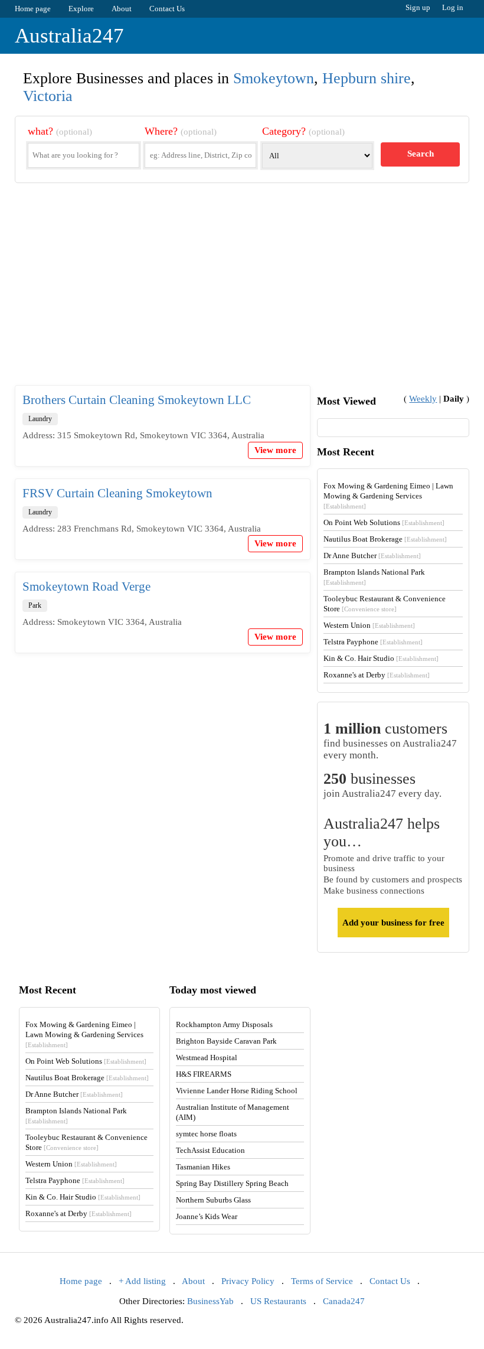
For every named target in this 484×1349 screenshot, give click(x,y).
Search (420, 153)
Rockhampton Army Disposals (224, 1024)
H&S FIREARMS (203, 1074)
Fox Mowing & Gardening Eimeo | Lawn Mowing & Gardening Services (388, 495)
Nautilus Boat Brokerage (385, 539)
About (122, 8)
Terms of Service (322, 1281)
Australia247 (69, 35)
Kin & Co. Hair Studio (381, 658)
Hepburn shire (366, 78)
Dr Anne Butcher (372, 555)
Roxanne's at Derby (376, 674)
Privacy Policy (247, 1281)
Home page (33, 8)
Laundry (40, 419)
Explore (81, 8)
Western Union (369, 625)
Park (34, 605)
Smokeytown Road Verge (86, 586)
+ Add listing (142, 1281)
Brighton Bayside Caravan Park (226, 1041)
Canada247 (344, 1301)
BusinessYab (210, 1301)
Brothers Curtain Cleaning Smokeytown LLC (136, 400)
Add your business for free (393, 922)
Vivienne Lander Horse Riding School (236, 1090)
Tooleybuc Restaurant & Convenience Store (384, 603)
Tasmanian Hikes (203, 1166)
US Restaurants (278, 1301)
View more (275, 450)
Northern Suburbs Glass (213, 1199)
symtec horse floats (206, 1133)
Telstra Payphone (373, 641)
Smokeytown (273, 78)
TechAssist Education (210, 1150)
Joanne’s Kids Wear (206, 1216)
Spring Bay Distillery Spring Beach (232, 1183)
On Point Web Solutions (383, 522)
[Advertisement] (242, 293)
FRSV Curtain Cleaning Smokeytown (117, 493)
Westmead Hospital (206, 1057)
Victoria (48, 96)
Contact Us (167, 8)
